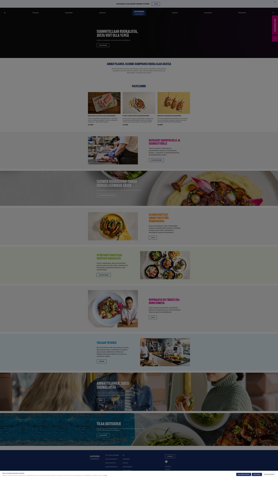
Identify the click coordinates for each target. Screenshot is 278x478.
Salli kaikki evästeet (244, 474)
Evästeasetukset (269, 474)
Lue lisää (105, 475)
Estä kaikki (257, 474)
